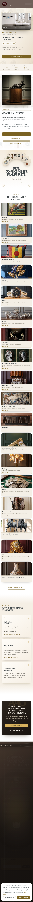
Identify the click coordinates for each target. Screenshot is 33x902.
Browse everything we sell (16, 587)
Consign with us (16, 138)
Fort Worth (15, 852)
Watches (22, 838)
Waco (26, 855)
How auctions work (16, 143)
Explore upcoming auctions (12, 634)
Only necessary (9, 897)
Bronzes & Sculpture (15, 845)
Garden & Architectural (26, 845)
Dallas (10, 852)
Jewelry (17, 838)
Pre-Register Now (16, 56)
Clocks (8, 847)
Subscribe (26, 866)
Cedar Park (21, 855)
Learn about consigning (11, 657)
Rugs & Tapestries (13, 843)
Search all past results (16, 182)
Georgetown (15, 855)
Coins (8, 845)
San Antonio (26, 852)
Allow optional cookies (23, 898)
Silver (27, 838)
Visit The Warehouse (10, 680)
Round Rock (8, 855)
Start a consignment (16, 730)
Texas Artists (12, 838)
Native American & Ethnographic (19, 847)
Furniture (20, 843)
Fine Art (6, 838)
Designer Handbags (9, 841)
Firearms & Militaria (27, 843)
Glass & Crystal (4, 843)
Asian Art (16, 841)
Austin (5, 852)
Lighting (4, 845)
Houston (20, 852)
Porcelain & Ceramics (23, 841)
